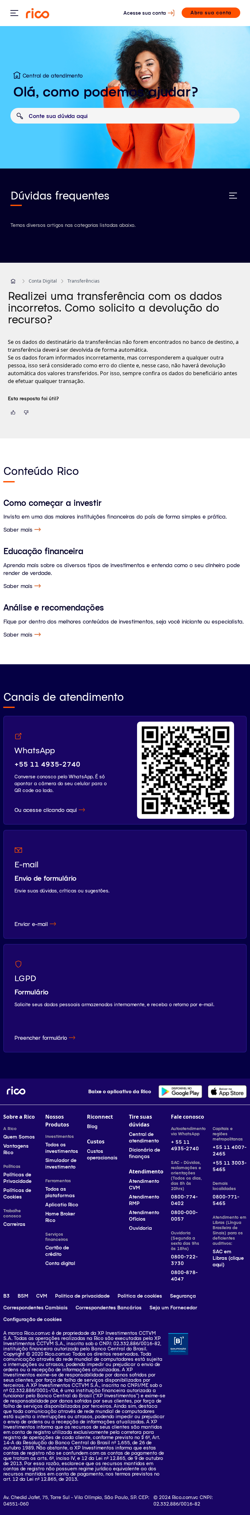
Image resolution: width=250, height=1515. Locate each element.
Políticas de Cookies (17, 1193)
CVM (41, 1296)
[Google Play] (180, 1091)
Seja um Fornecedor (173, 1307)
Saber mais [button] (18, 529)
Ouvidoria (140, 1228)
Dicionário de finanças (144, 1153)
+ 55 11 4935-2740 (185, 1145)
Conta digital (60, 1263)
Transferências (83, 281)
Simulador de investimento (60, 1163)
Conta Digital (43, 281)
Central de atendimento (144, 1137)
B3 (6, 1296)
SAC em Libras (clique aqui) (228, 1258)
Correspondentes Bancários (109, 1307)
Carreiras (14, 1224)
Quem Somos (19, 1137)
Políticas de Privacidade (17, 1177)
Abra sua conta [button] (210, 12)
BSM (23, 1296)
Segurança (183, 1296)
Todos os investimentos (61, 1147)
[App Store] (227, 1091)
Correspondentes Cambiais (35, 1307)
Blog (92, 1126)
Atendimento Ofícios (144, 1215)
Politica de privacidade (82, 1296)
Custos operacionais (102, 1154)
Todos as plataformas (60, 1192)
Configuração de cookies (32, 1319)
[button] (13, 281)
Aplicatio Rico (61, 1204)
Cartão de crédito (57, 1250)
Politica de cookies (140, 1296)
